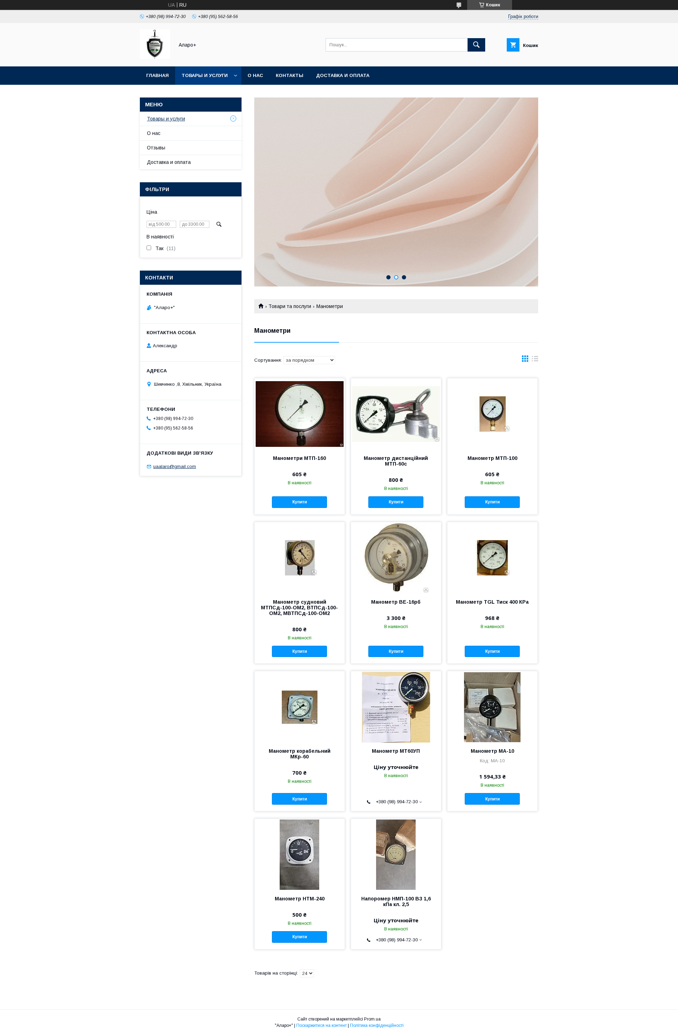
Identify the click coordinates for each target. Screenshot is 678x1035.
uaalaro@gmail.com (174, 466)
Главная (157, 75)
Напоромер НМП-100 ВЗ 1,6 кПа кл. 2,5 (396, 901)
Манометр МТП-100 (492, 458)
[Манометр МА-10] (492, 706)
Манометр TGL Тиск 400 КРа (492, 602)
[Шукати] (476, 45)
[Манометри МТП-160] (300, 413)
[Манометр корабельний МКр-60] (300, 706)
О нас (255, 75)
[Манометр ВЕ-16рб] (396, 557)
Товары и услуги (205, 75)
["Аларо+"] (155, 57)
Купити (299, 501)
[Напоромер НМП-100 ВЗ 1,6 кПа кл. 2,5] (396, 854)
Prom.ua (372, 1019)
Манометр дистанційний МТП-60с (396, 461)
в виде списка (535, 360)
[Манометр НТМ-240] (300, 854)
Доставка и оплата (342, 75)
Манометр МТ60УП (396, 751)
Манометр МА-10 (492, 751)
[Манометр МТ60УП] (396, 706)
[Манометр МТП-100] (492, 413)
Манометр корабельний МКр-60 (300, 753)
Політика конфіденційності (377, 1025)
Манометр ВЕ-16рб (396, 602)
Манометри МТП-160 (299, 458)
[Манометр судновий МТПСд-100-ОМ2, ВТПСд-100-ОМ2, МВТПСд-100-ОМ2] (300, 557)
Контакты (289, 75)
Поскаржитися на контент (321, 1025)
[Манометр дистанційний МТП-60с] (396, 413)
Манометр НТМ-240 (300, 898)
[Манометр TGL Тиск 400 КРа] (492, 557)
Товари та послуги (289, 306)
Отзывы (156, 147)
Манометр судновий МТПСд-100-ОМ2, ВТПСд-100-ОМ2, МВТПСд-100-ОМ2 (299, 607)
